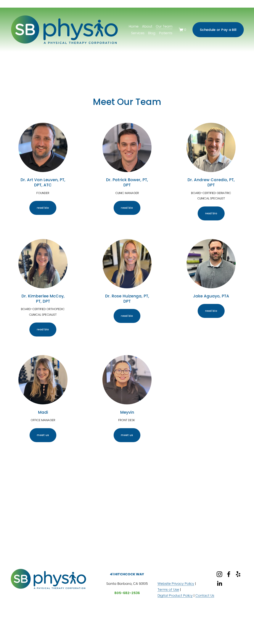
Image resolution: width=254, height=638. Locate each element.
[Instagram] (219, 574)
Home (134, 26)
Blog (151, 33)
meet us (43, 435)
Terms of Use (168, 589)
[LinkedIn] (219, 583)
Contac (201, 595)
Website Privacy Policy (175, 583)
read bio (43, 208)
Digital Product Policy (175, 595)
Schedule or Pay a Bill (218, 29)
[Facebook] (229, 574)
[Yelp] (238, 574)
